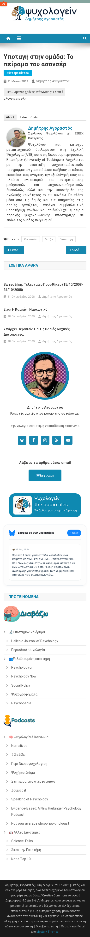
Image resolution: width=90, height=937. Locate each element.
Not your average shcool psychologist (40, 823)
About (10, 117)
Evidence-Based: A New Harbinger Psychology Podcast (46, 811)
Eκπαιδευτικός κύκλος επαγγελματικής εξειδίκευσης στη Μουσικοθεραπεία (17, 250)
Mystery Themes (47, 931)
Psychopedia (21, 703)
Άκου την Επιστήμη (26, 850)
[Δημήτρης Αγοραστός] (16, 137)
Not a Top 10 (21, 859)
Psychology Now (23, 676)
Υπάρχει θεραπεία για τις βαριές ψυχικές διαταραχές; (37, 331)
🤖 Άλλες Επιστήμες (25, 832)
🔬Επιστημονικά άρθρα (27, 632)
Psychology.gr (22, 667)
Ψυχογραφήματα (24, 694)
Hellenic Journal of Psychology (34, 641)
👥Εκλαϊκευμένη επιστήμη (29, 659)
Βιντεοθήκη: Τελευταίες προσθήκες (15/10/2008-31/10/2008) (43, 287)
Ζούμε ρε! (18, 790)
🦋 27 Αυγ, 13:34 (21, 549)
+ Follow (74, 533)
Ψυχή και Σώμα (23, 772)
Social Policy (20, 685)
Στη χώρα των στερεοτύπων (33, 781)
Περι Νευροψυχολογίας (29, 764)
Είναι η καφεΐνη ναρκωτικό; (26, 309)
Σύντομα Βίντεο (17, 73)
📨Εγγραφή (45, 475)
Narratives (19, 746)
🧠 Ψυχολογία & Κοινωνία (28, 737)
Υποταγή (66, 239)
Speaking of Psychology (29, 799)
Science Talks (22, 841)
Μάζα (49, 239)
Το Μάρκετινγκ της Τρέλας (78, 250)
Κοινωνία (30, 239)
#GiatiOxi (18, 754)
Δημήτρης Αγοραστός (53, 81)
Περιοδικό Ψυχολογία (28, 650)
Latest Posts (29, 117)
